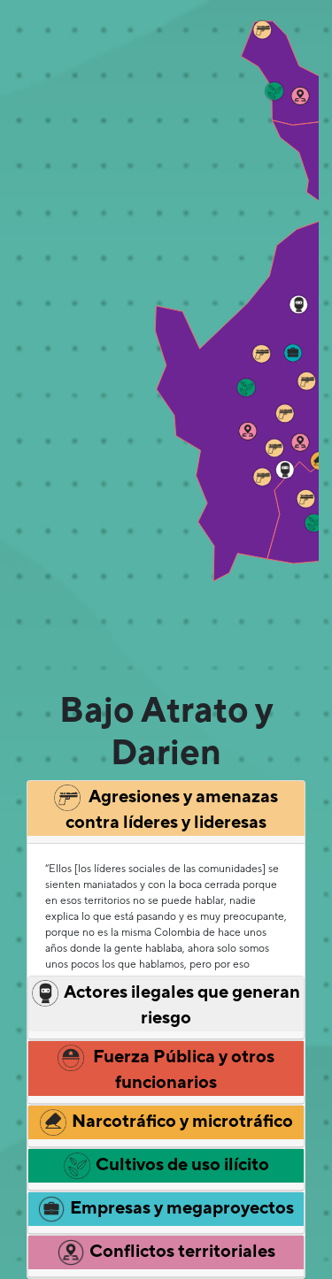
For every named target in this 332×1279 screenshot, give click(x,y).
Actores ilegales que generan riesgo (182, 1004)
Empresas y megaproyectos (182, 1207)
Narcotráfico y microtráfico (182, 1120)
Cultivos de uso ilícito (182, 1163)
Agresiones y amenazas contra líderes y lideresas (172, 808)
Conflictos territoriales (182, 1250)
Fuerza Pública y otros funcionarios (181, 1068)
